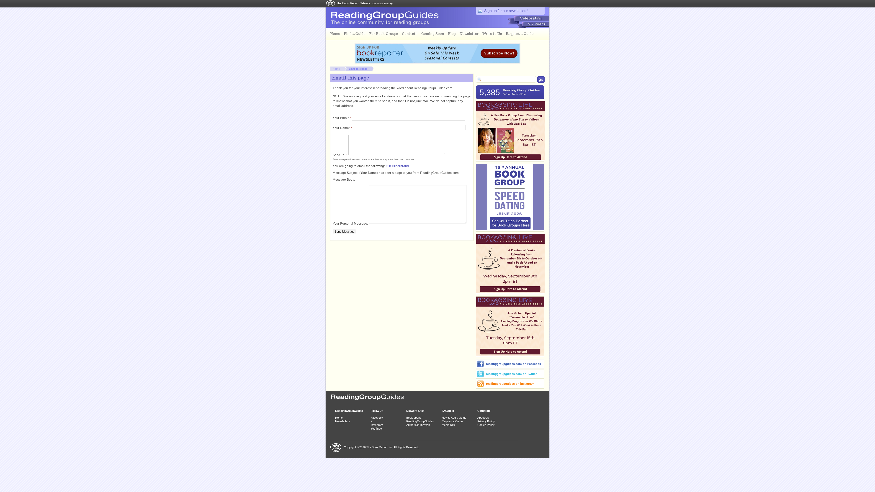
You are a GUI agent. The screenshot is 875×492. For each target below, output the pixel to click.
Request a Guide (452, 421)
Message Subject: (346, 172)
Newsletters (342, 421)
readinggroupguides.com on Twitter (511, 374)
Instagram (377, 425)
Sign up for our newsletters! (506, 11)
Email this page (358, 68)
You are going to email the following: (359, 166)
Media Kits (448, 425)
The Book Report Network (353, 3)
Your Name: (342, 128)
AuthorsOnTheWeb (418, 425)
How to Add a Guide (454, 417)
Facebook (377, 417)
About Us (483, 417)
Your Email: (342, 118)
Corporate (484, 411)
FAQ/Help (448, 411)
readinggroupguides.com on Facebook (513, 364)
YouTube (376, 428)
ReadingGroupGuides (349, 411)
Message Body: (344, 179)
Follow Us (377, 411)
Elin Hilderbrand (397, 166)
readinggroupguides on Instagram (510, 383)
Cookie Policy (485, 425)
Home (336, 68)
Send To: (340, 155)
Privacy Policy (486, 421)
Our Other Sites (381, 3)
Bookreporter (414, 417)
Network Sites (415, 411)
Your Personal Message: (351, 223)
